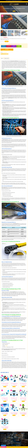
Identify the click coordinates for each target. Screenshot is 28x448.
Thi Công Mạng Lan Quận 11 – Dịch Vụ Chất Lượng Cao (4, 413)
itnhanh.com (10, 441)
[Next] (26, 21)
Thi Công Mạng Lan (5, 52)
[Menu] (1, 4)
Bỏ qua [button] (21, 0)
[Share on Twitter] (3, 53)
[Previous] (2, 21)
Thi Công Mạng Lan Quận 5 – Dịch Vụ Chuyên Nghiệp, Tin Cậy (4, 399)
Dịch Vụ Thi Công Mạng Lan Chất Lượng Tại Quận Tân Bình (14, 413)
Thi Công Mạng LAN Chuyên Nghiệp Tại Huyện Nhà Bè (23, 398)
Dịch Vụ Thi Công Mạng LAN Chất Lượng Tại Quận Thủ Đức (4, 427)
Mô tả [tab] (2, 58)
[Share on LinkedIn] (7, 53)
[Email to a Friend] (5, 53)
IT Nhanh (6, 345)
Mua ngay (6, 41)
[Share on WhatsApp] (1, 53)
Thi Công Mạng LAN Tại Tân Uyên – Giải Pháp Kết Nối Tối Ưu (23, 384)
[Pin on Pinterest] (6, 53)
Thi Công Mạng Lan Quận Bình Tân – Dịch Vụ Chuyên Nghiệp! (4, 383)
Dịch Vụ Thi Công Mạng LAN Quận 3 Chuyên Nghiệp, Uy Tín (23, 413)
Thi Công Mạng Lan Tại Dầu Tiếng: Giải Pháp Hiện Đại (14, 398)
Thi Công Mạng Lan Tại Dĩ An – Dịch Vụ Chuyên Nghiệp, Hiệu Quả (14, 384)
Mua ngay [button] (5, 386)
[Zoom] (1, 28)
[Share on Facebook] (2, 53)
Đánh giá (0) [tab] (7, 58)
